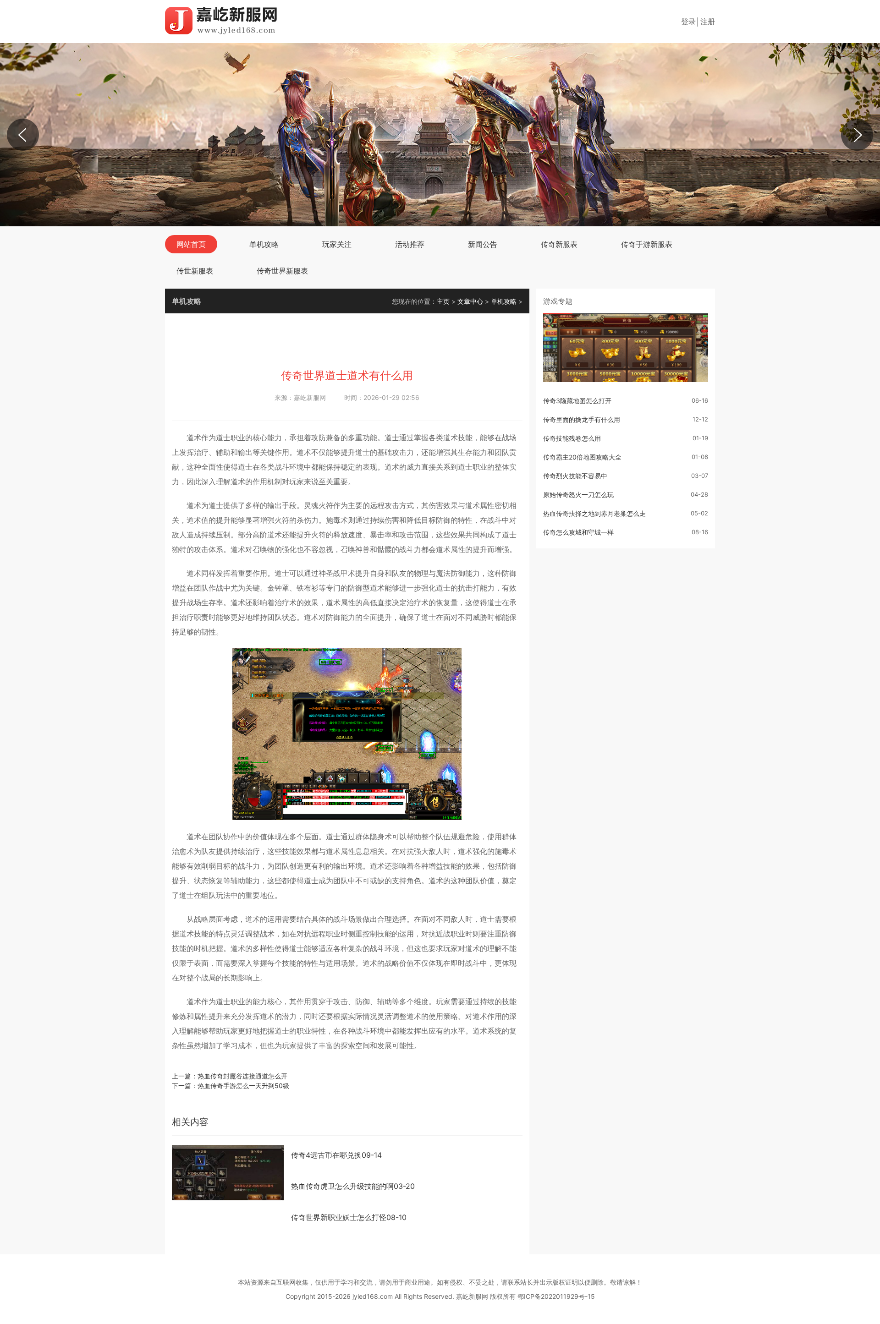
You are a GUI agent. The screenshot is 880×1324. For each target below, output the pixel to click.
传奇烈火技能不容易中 (575, 476)
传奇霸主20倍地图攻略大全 (582, 457)
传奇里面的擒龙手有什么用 (581, 419)
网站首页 (191, 244)
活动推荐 (409, 244)
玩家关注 (337, 244)
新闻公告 (482, 244)
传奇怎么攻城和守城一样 (578, 532)
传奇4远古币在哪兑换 (336, 1155)
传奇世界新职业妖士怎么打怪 (349, 1217)
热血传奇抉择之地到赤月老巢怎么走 (594, 513)
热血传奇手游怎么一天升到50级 (243, 1085)
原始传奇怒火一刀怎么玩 (578, 494)
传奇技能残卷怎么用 (572, 438)
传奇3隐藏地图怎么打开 (577, 401)
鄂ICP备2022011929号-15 (556, 1296)
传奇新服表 (559, 244)
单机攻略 (264, 244)
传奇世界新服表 (282, 270)
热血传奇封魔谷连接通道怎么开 (242, 1076)
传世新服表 (194, 270)
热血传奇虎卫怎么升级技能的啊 (353, 1186)
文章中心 (470, 301)
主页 (443, 301)
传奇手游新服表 (646, 244)
